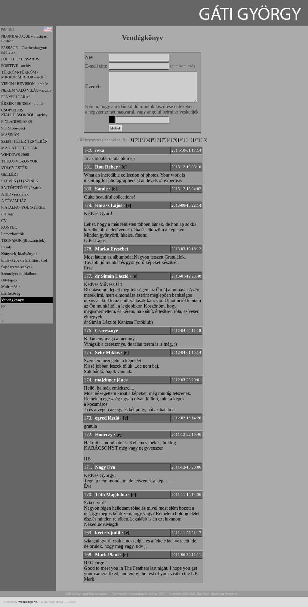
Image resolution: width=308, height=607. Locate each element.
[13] (204, 140)
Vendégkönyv (12, 300)
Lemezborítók (12, 234)
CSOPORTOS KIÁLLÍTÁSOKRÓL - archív (24, 112)
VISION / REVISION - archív (24, 83)
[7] (164, 140)
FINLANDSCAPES (16, 121)
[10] (181, 140)
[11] (189, 140)
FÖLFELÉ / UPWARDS (20, 59)
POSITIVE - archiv (16, 65)
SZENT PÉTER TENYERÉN (24, 141)
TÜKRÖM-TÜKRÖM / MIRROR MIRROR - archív (24, 74)
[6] (158, 140)
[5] (153, 140)
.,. (2, 319)
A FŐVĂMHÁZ (13, 201)
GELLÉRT (9, 174)
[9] (175, 140)
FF (3, 306)
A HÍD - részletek (15, 194)
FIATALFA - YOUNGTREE (23, 207)
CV (4, 220)
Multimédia (10, 286)
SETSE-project (13, 128)
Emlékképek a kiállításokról (24, 260)
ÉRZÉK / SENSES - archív (22, 103)
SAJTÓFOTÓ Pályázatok (21, 187)
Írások (6, 247)
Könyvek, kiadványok (19, 253)
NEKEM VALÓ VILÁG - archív (26, 90)
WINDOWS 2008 (15, 154)
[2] (137, 140)
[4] (148, 140)
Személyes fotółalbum (19, 273)
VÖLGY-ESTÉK (14, 167)
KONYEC (9, 227)
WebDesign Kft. (28, 601)
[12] (196, 140)
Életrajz (7, 214)
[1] (131, 140)
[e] (124, 166)
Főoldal (7, 29)
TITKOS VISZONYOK (19, 161)
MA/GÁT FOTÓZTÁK (19, 148)
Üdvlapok (9, 280)
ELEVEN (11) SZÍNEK (19, 181)
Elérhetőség (10, 293)
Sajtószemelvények (17, 267)
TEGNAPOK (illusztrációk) (23, 240)
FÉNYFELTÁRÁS (15, 97)
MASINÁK (10, 134)
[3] (142, 140)
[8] (169, 140)
